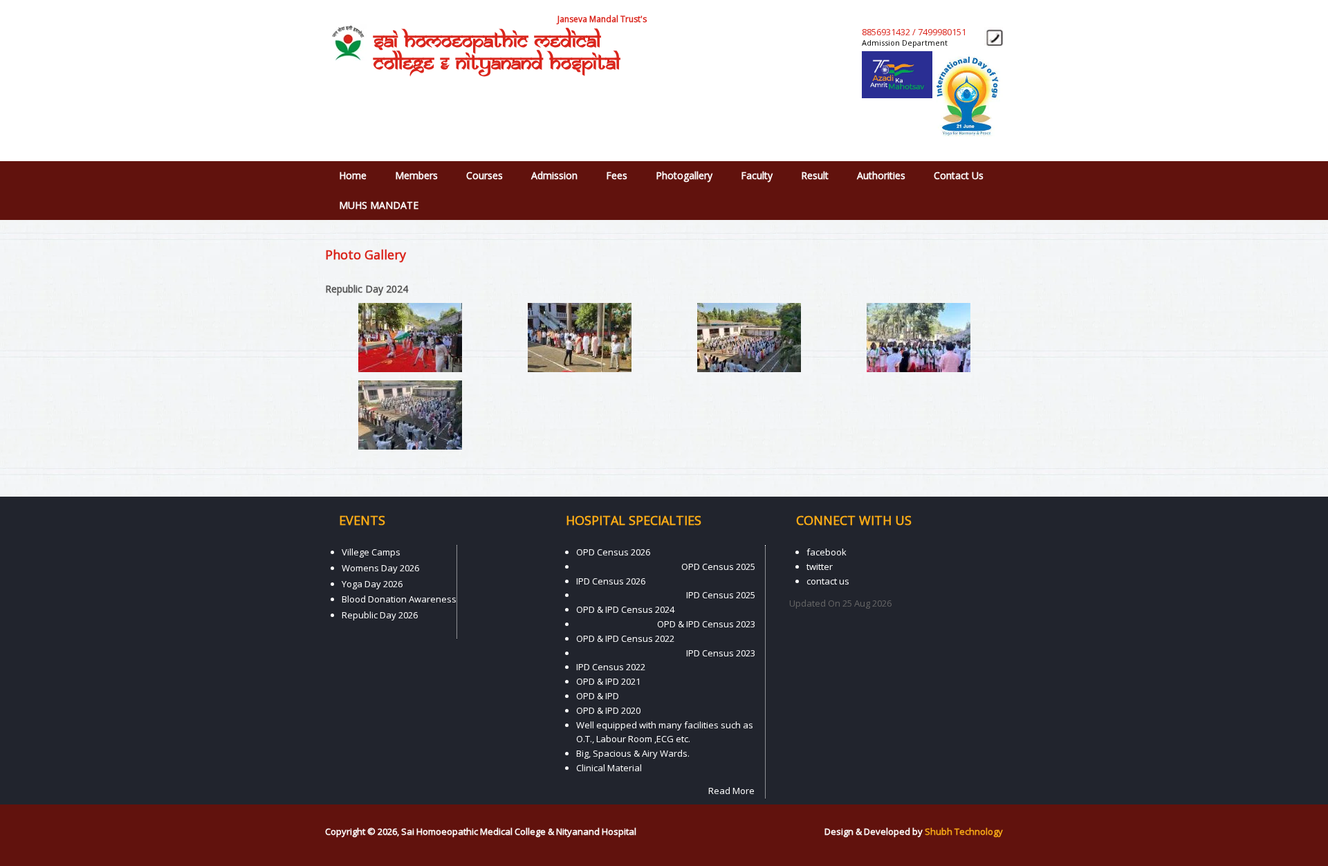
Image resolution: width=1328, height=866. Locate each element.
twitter (819, 566)
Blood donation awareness (399, 599)
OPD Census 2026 (613, 552)
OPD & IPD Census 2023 (706, 624)
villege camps (371, 552)
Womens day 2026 (380, 568)
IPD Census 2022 (610, 667)
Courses (484, 175)
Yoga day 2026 (372, 584)
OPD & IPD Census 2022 (625, 638)
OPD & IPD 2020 (608, 710)
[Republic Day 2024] (410, 368)
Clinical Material (609, 768)
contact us (959, 175)
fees (616, 175)
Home (353, 175)
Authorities (881, 175)
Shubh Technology (964, 831)
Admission (554, 175)
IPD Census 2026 (610, 581)
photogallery (684, 175)
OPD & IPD (597, 696)
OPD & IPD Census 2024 (625, 609)
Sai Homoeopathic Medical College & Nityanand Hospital (497, 52)
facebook (826, 552)
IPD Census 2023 (720, 653)
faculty (757, 175)
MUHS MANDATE (378, 205)
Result (815, 175)
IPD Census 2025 (720, 595)
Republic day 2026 (380, 615)
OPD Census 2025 (718, 566)
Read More (731, 790)
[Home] (346, 42)
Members (416, 175)
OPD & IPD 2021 (608, 681)
